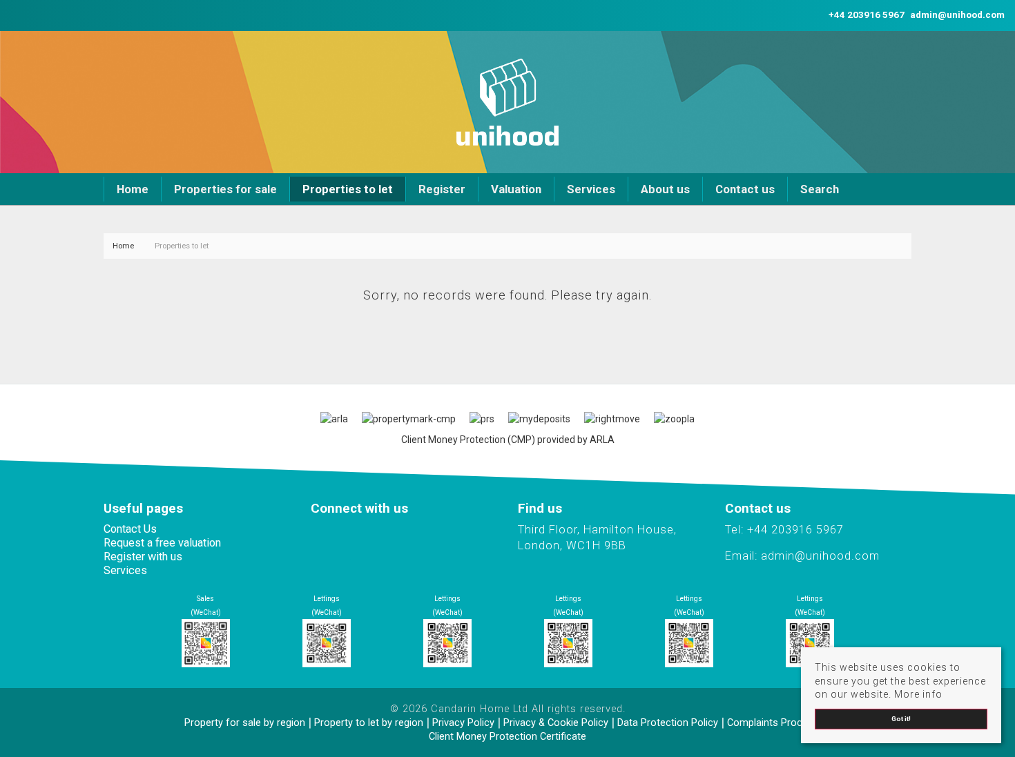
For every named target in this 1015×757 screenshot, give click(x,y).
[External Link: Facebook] (13, 15)
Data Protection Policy (667, 722)
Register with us (143, 556)
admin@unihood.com (820, 555)
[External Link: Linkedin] (18, 15)
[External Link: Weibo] (24, 15)
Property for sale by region (244, 722)
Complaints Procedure (777, 722)
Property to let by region (368, 722)
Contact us (745, 189)
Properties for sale (225, 189)
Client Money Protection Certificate (507, 736)
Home (132, 189)
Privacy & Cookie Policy (555, 722)
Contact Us (130, 528)
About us (665, 189)
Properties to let (347, 189)
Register (441, 189)
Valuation (516, 189)
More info (918, 694)
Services (591, 189)
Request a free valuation (162, 542)
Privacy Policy (463, 722)
